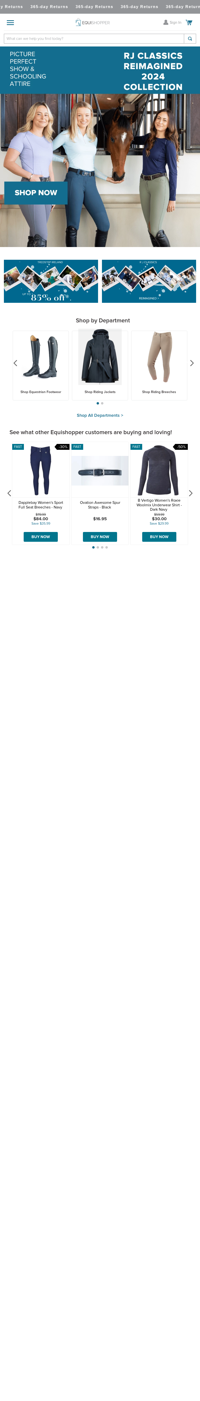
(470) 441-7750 (103, 1353)
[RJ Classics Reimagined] (149, 282)
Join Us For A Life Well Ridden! (100, 1176)
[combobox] (100, 39)
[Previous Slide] (11, 363)
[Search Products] (190, 38)
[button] (98, 403)
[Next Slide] (188, 363)
